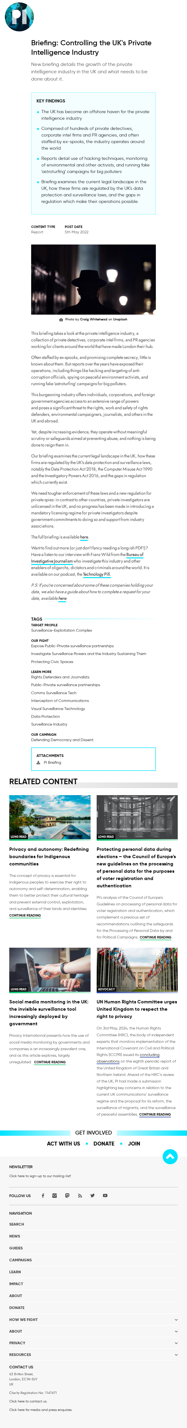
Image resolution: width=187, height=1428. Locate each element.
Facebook (42, 1195)
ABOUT (15, 1295)
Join (134, 1143)
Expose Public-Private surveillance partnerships (72, 646)
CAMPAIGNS (20, 1260)
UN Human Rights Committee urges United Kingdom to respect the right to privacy (137, 1009)
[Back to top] (170, 1156)
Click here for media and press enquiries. (40, 1410)
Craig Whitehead (93, 319)
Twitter (92, 1195)
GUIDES (16, 1248)
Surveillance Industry (49, 724)
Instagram (54, 1195)
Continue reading (25, 915)
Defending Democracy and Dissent (62, 739)
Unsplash (120, 319)
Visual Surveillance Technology (58, 708)
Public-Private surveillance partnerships (65, 684)
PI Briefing (52, 762)
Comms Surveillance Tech (53, 693)
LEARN (15, 1271)
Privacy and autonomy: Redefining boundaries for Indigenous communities (49, 856)
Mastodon (67, 1195)
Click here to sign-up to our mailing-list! (40, 1176)
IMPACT (16, 1283)
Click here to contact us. (28, 1401)
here (84, 537)
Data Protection (45, 716)
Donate (104, 1143)
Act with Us (63, 1143)
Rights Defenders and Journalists (60, 677)
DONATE (16, 1307)
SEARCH (16, 1224)
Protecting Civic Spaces (52, 661)
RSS (80, 1195)
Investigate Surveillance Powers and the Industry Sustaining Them (88, 653)
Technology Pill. (97, 574)
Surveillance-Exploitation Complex (61, 630)
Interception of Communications (60, 700)
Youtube (105, 1195)
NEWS (14, 1236)
